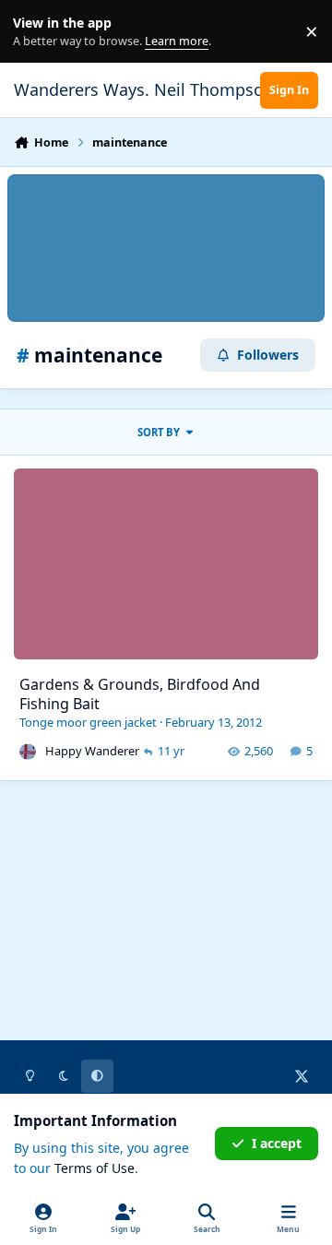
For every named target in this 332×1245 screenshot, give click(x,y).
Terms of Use (94, 1168)
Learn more (35, 32)
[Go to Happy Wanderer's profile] (27, 751)
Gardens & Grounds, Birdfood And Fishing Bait (139, 694)
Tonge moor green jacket (88, 722)
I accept (277, 1143)
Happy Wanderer (92, 750)
